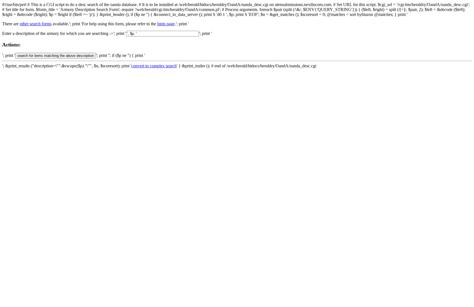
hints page (166, 23)
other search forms (36, 23)
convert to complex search (154, 65)
